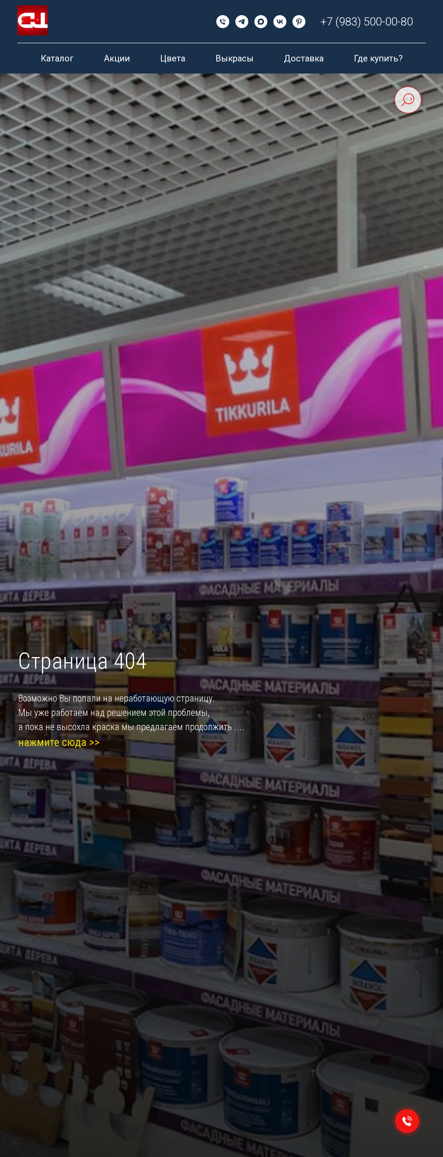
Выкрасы (234, 58)
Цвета (172, 58)
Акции (117, 58)
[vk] (279, 21)
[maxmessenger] (260, 21)
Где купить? (378, 58)
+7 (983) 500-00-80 (367, 21)
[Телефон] (222, 21)
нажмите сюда (52, 742)
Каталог (57, 58)
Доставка (304, 58)
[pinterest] (298, 21)
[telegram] (241, 21)
